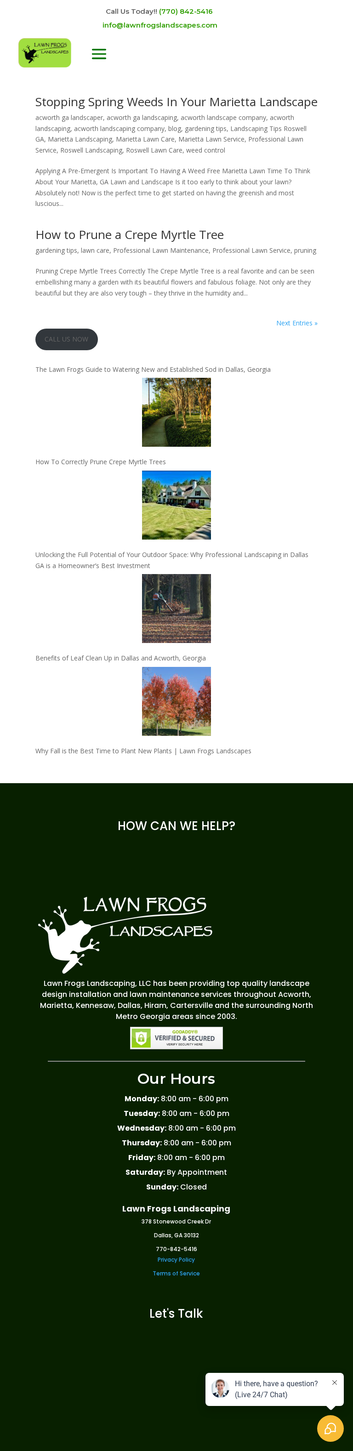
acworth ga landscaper (69, 117)
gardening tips (206, 128)
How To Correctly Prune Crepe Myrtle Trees (100, 461)
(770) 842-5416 (186, 11)
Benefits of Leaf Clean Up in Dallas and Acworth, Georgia (120, 658)
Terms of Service (176, 1273)
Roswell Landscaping (91, 150)
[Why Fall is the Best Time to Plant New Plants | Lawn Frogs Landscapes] (176, 703)
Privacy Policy (176, 1259)
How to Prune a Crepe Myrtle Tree (129, 234)
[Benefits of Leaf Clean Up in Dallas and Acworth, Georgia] (176, 610)
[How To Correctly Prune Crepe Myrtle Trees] (176, 414)
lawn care (95, 250)
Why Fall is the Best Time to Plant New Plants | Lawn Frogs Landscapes (143, 750)
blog (174, 128)
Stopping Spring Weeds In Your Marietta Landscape (176, 101)
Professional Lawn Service (251, 250)
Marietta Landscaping (80, 139)
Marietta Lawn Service (211, 139)
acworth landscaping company (119, 128)
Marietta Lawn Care (145, 139)
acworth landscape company (223, 117)
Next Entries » (297, 323)
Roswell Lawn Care (154, 150)
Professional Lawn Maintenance (161, 250)
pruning (305, 250)
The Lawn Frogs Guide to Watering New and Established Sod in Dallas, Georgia (153, 369)
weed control (205, 150)
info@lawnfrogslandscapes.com (159, 25)
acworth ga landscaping (142, 117)
